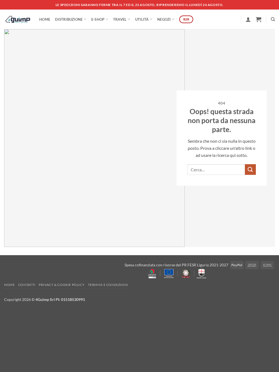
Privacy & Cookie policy (61, 285)
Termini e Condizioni (108, 285)
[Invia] (250, 169)
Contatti (26, 285)
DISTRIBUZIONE (69, 19)
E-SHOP (98, 19)
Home (44, 19)
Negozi (164, 19)
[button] (248, 19)
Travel (120, 19)
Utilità (142, 19)
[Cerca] (273, 19)
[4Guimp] (17, 19)
